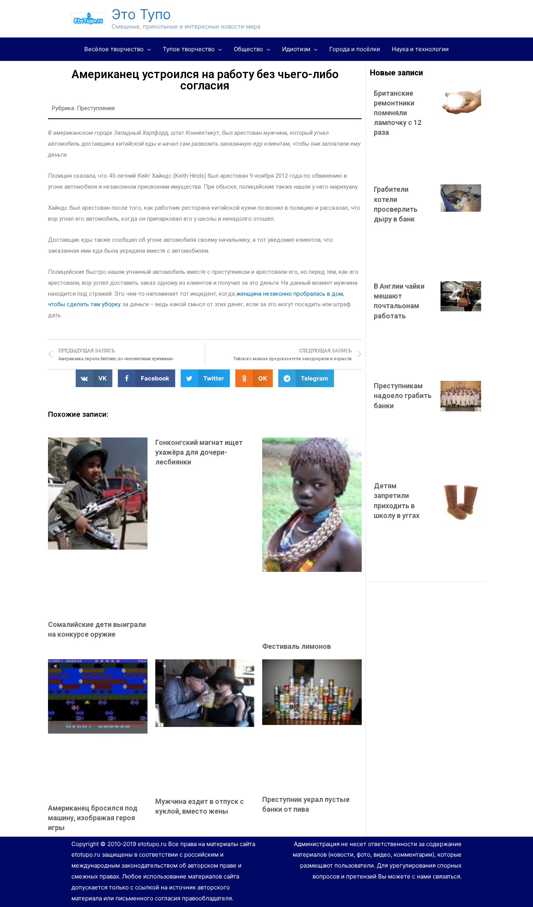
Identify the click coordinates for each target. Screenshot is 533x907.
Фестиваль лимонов (296, 646)
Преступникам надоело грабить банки (403, 395)
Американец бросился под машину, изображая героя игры (92, 818)
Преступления (96, 108)
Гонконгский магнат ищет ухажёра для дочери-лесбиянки (199, 452)
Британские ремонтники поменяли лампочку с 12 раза (397, 113)
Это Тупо (141, 14)
